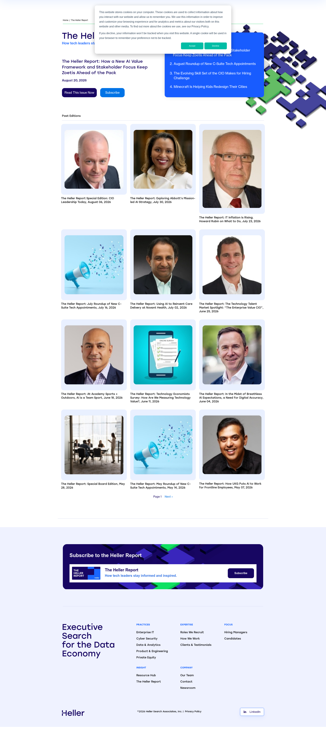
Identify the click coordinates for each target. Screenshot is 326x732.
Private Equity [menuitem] (146, 657)
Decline (215, 46)
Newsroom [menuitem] (187, 688)
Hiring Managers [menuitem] (235, 632)
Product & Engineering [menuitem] (152, 651)
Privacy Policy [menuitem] (193, 711)
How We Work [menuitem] (190, 638)
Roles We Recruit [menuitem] (192, 632)
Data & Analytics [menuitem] (148, 645)
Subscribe (112, 93)
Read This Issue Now (79, 93)
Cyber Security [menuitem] (147, 638)
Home (65, 20)
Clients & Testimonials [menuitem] (195, 645)
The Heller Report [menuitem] (148, 681)
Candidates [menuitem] (232, 638)
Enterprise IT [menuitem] (145, 632)
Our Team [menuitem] (187, 675)
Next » (169, 496)
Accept (192, 46)
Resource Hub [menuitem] (146, 675)
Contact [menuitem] (186, 681)
